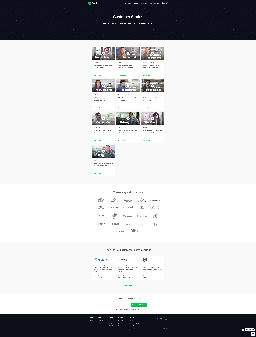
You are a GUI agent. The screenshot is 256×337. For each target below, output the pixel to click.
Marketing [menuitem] (120, 323)
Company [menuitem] (131, 317)
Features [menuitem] (136, 3)
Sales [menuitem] (119, 322)
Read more (128, 285)
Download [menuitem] (131, 325)
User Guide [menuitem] (111, 323)
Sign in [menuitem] (165, 3)
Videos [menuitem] (110, 320)
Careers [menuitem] (131, 320)
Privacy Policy (165, 328)
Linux (134, 309)
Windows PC (127, 309)
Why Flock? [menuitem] (128, 3)
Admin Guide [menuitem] (111, 325)
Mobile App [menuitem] (131, 329)
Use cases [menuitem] (120, 317)
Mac (132, 309)
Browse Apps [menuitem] (100, 320)
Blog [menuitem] (91, 328)
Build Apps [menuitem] (100, 322)
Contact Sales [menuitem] (112, 327)
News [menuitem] (130, 322)
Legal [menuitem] (110, 328)
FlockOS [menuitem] (99, 317)
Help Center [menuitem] (111, 322)
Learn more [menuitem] (157, 3)
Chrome (138, 309)
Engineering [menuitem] (120, 320)
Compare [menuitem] (92, 322)
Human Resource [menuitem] (122, 327)
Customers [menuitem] (92, 323)
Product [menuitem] (91, 317)
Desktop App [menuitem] (132, 328)
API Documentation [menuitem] (102, 323)
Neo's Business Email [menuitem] (134, 323)
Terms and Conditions (163, 325)
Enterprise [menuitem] (144, 3)
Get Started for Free (138, 305)
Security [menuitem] (91, 327)
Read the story (97, 75)
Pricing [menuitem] (150, 3)
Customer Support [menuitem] (122, 328)
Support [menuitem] (111, 317)
